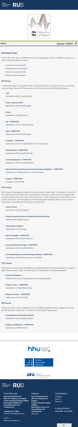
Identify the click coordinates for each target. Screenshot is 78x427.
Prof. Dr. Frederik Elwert (25, 278)
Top (63, 425)
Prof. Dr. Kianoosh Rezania (42, 278)
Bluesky (58, 399)
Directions (34, 414)
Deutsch (60, 43)
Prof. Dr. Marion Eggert (23, 106)
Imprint (6, 418)
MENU (3, 43)
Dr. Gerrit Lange (21, 229)
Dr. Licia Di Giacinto (22, 210)
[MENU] (76, 43)
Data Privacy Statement (12, 420)
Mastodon (58, 401)
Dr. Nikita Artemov (22, 115)
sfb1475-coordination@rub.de (14, 414)
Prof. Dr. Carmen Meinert (24, 96)
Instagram (58, 397)
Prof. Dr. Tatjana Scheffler (24, 318)
